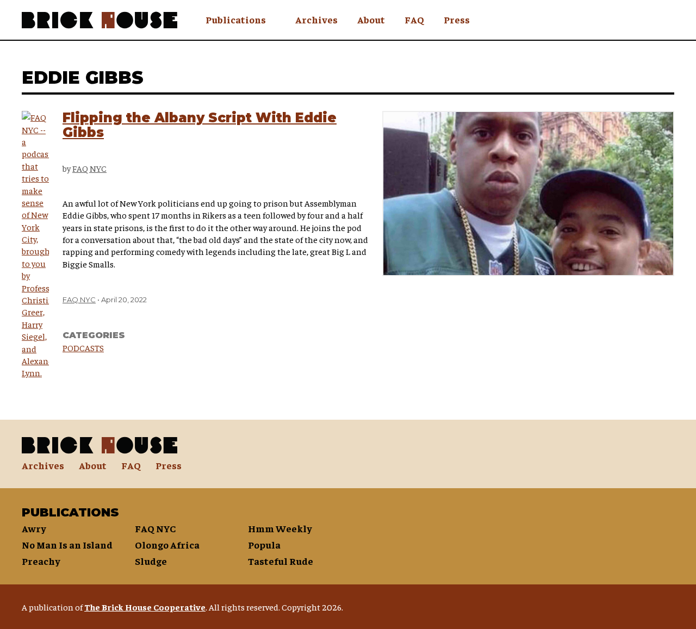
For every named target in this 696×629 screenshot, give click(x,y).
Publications (236, 19)
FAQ (414, 19)
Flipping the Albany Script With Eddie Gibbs (200, 125)
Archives (316, 19)
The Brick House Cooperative (145, 606)
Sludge (151, 561)
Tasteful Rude (280, 561)
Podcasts (83, 347)
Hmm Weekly (280, 528)
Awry (34, 528)
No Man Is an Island (67, 544)
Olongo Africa (167, 544)
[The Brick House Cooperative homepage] (99, 20)
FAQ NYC (89, 168)
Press (457, 19)
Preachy (41, 561)
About (371, 19)
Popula (264, 544)
